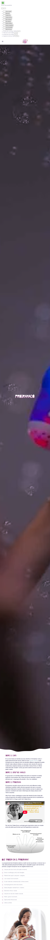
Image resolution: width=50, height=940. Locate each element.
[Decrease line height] (15, 34)
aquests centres (33, 760)
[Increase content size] (19, 31)
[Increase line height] (17, 34)
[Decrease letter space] (16, 36)
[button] (2, 41)
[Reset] (2, 8)
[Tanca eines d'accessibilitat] (5, 8)
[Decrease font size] (15, 33)
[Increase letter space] (18, 36)
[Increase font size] (17, 33)
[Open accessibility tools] (2, 2)
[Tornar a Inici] (25, 41)
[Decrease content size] (17, 31)
